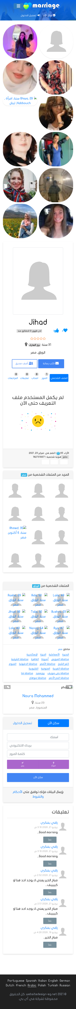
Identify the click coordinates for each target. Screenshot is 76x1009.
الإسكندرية (32, 654)
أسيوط (45, 659)
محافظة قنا (27, 673)
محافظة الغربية (61, 668)
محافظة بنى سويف (58, 673)
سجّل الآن (48, 15)
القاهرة (35, 659)
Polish (42, 985)
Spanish (31, 980)
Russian (65, 985)
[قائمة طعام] (18, 6)
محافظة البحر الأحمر (59, 678)
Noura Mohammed (38, 696)
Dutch (10, 985)
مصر (24, 475)
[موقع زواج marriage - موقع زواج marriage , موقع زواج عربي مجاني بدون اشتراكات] (41, 6)
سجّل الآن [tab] (53, 723)
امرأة (53, 766)
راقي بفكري (49, 822)
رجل (22, 766)
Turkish (53, 985)
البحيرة (65, 654)
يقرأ (49, 840)
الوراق (36, 586)
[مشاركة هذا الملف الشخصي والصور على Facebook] (64, 462)
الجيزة (43, 654)
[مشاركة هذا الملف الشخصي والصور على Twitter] (54, 462)
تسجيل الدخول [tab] (22, 723)
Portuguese (16, 980)
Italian (42, 980)
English (53, 980)
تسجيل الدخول (29, 15)
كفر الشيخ (63, 663)
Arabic (32, 985)
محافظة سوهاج (37, 678)
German (65, 980)
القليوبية (33, 668)
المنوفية (45, 668)
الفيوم (12, 663)
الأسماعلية (54, 654)
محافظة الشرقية (19, 659)
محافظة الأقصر (47, 663)
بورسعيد (40, 673)
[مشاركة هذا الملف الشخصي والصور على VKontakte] (45, 462)
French (21, 985)
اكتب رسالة (49, 363)
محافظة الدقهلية (28, 663)
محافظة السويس (60, 659)
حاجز (65, 457)
